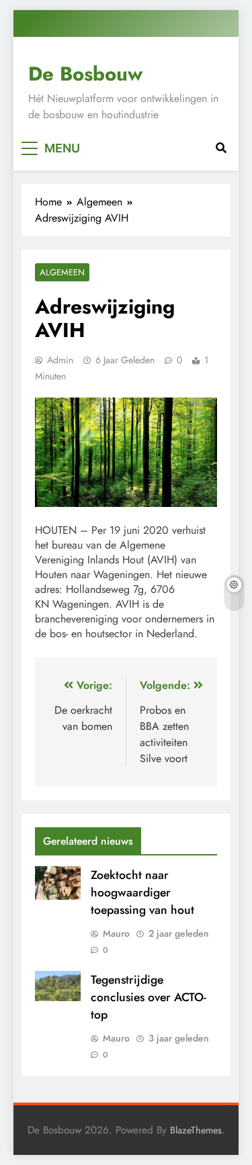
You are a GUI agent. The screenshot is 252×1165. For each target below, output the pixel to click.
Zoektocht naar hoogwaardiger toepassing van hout (142, 892)
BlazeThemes (196, 1130)
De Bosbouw (85, 74)
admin (60, 360)
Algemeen (62, 272)
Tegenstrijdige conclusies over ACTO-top (148, 997)
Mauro (116, 933)
